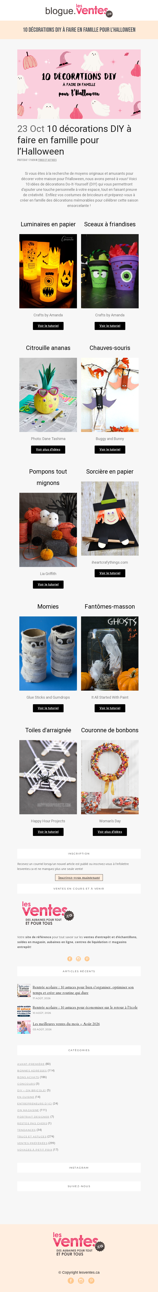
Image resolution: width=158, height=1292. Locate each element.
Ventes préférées (32, 1143)
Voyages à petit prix (34, 1149)
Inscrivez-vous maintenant (79, 877)
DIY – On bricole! (31, 1090)
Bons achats (28, 1077)
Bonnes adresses (32, 1070)
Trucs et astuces (47, 160)
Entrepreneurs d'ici (34, 1103)
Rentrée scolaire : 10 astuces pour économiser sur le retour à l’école (85, 1007)
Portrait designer (33, 1116)
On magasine (28, 1110)
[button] (48, 326)
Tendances (26, 1129)
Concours (26, 1083)
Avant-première (31, 1064)
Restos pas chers (32, 1123)
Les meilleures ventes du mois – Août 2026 (66, 1024)
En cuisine (25, 1096)
